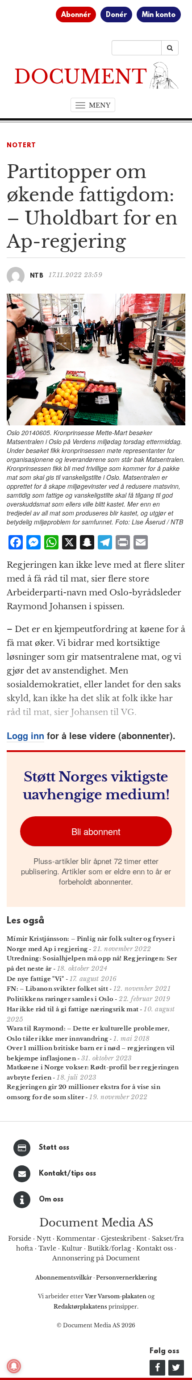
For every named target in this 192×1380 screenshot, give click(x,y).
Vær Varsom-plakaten (115, 1296)
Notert (21, 146)
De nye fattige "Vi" (35, 979)
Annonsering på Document (96, 1258)
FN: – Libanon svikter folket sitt (57, 989)
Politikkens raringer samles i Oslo (60, 999)
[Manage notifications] (14, 1366)
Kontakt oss (154, 1248)
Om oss (51, 1200)
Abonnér (76, 15)
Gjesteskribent (123, 1239)
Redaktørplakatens (80, 1306)
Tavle (47, 1248)
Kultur (72, 1248)
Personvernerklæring (126, 1277)
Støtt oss (54, 1148)
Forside (19, 1239)
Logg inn (25, 735)
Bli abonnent (96, 831)
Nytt (44, 1239)
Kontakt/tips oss (67, 1174)
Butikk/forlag (109, 1248)
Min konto (158, 15)
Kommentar (76, 1239)
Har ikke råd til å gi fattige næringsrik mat (72, 1009)
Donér (116, 15)
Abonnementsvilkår (64, 1277)
